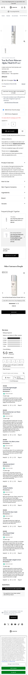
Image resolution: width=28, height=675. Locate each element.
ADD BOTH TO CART (10, 255)
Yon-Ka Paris (15, 15)
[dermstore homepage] (13, 7)
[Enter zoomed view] (24, 41)
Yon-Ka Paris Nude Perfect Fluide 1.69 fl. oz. (13, 297)
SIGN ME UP (13, 617)
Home (3, 15)
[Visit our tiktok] (18, 624)
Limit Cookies (13, 668)
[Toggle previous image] (1, 31)
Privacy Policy (4, 661)
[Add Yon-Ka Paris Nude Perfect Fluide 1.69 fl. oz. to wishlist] (24, 273)
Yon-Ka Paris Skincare (8, 58)
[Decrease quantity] (4, 124)
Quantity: (5, 120)
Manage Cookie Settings (13, 664)
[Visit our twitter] (8, 624)
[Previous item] (2, 293)
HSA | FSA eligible (8, 80)
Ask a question (14, 73)
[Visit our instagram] (11, 624)
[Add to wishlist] (22, 131)
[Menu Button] (1, 7)
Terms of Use (12, 661)
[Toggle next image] (26, 31)
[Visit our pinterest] (22, 624)
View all (23, 84)
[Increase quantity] (13, 124)
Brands (8, 15)
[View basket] (24, 7)
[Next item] (24, 293)
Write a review (5, 73)
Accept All (13, 672)
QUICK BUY (14, 312)
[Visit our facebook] (5, 624)
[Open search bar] (4, 7)
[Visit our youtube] (15, 624)
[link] (22, 7)
